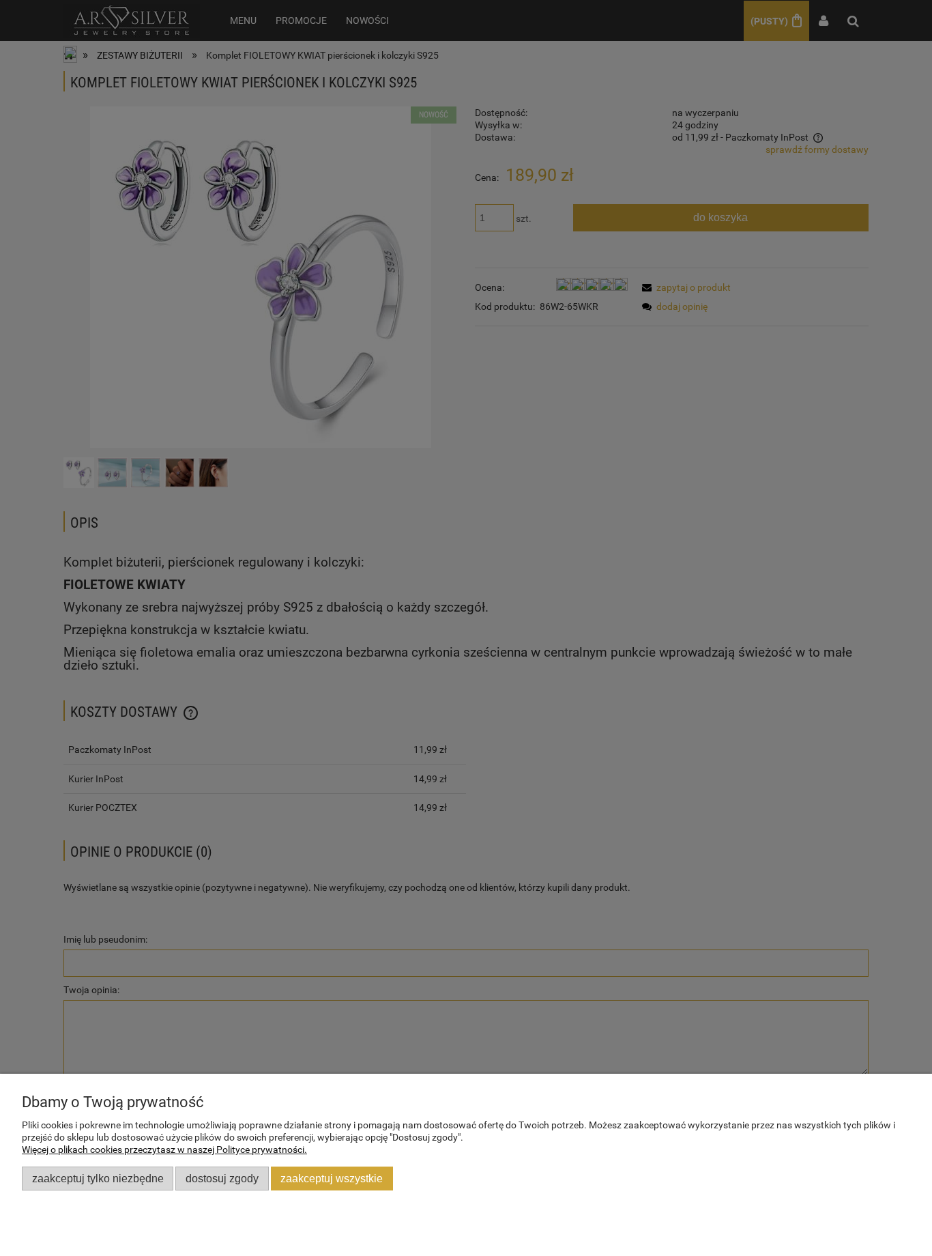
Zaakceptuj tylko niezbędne (98, 1178)
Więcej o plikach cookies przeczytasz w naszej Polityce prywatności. (164, 1149)
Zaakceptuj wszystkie (331, 1178)
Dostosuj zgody (222, 1178)
